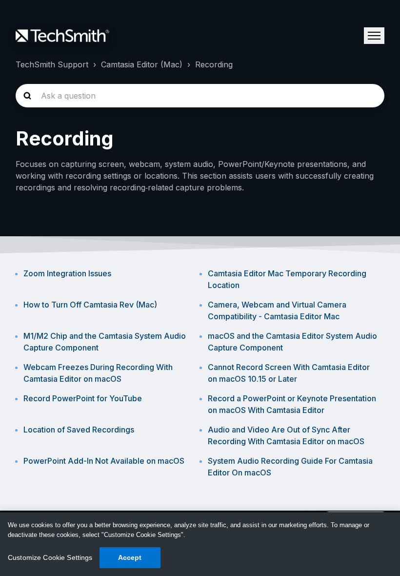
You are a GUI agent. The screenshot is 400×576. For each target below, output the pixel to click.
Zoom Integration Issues (67, 273)
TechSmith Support (52, 64)
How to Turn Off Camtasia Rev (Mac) (90, 304)
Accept (130, 557)
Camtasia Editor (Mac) (141, 64)
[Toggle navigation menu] (374, 35)
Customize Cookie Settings (50, 557)
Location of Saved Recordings (78, 429)
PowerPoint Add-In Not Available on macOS (103, 461)
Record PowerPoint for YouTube (82, 398)
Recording (214, 64)
